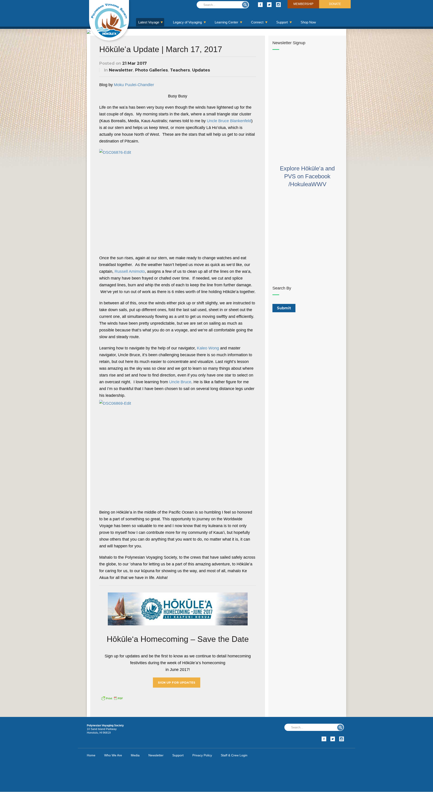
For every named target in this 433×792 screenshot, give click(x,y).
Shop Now (308, 22)
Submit (245, 5)
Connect (257, 22)
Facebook (260, 4)
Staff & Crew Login (234, 755)
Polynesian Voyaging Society (109, 20)
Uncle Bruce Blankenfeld (229, 121)
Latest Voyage (148, 22)
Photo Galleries (151, 70)
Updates (201, 70)
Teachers (180, 70)
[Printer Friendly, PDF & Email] (111, 698)
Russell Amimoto (130, 271)
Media (135, 755)
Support (282, 22)
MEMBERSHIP (303, 4)
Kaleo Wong (208, 348)
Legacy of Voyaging (187, 22)
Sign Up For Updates (176, 682)
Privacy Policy (202, 755)
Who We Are (113, 755)
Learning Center (226, 22)
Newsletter (121, 70)
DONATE (335, 4)
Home (91, 755)
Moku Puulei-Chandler (134, 85)
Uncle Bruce (180, 382)
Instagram (278, 4)
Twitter (269, 4)
